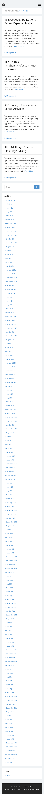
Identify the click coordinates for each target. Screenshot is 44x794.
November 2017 (11, 607)
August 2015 (10, 712)
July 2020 (9, 483)
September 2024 (11, 289)
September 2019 (11, 522)
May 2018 (9, 584)
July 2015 (9, 716)
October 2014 (10, 751)
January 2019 (10, 553)
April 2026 (9, 216)
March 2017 (9, 638)
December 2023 (11, 324)
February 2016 (10, 689)
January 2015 (10, 739)
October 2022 (10, 378)
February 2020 (11, 502)
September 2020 (11, 475)
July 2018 (9, 576)
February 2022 (11, 409)
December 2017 (11, 603)
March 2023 (10, 359)
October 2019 (10, 518)
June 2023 (9, 347)
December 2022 (11, 371)
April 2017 (9, 634)
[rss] (3, 4)
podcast (13, 53)
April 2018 (9, 588)
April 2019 (9, 541)
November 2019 (11, 514)
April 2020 (9, 495)
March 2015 (10, 731)
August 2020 (10, 479)
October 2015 (10, 704)
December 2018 (11, 557)
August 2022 (10, 386)
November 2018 (11, 561)
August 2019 (10, 526)
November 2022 (11, 375)
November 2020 (11, 468)
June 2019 (9, 533)
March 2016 (10, 685)
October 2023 (10, 332)
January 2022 (10, 413)
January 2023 (10, 367)
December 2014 (11, 743)
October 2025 (10, 239)
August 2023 (10, 340)
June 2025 (9, 254)
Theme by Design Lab (31, 789)
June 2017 (9, 627)
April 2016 (9, 681)
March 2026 (10, 220)
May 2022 (9, 398)
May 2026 (9, 212)
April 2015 (9, 727)
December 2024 (11, 278)
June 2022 (9, 394)
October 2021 (10, 425)
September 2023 (11, 336)
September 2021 (11, 429)
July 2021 (9, 437)
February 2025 (11, 270)
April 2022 (9, 402)
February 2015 (10, 735)
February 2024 (11, 316)
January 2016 (10, 692)
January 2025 (10, 274)
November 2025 (11, 235)
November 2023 (11, 328)
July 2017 (9, 623)
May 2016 (9, 677)
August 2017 (10, 619)
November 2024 (11, 282)
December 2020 (11, 464)
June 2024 (9, 301)
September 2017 (11, 615)
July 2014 (9, 762)
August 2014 (10, 758)
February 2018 (10, 595)
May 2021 (9, 444)
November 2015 (11, 700)
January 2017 (10, 646)
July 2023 (9, 344)
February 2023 (11, 363)
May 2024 (9, 305)
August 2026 (10, 200)
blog (8, 53)
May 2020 (9, 491)
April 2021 (9, 448)
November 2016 (11, 654)
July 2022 (9, 390)
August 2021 (10, 433)
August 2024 (10, 293)
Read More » (19, 46)
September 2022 (11, 382)
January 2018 (10, 599)
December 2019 (11, 510)
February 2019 (10, 549)
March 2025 (10, 266)
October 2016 (10, 657)
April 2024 (9, 309)
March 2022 (10, 406)
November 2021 (11, 421)
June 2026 (9, 208)
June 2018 (9, 580)
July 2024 (9, 297)
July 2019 (9, 530)
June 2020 (9, 487)
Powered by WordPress (13, 789)
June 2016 (9, 673)
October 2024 (10, 285)
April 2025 (9, 262)
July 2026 (9, 204)
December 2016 (11, 650)
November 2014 (11, 747)
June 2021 (9, 440)
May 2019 (9, 537)
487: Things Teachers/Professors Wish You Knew (21, 65)
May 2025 (9, 258)
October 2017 (10, 611)
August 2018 (10, 572)
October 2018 (10, 565)
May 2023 (9, 351)
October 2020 (10, 471)
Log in (8, 775)
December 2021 (11, 417)
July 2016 (9, 669)
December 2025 (11, 231)
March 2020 (10, 499)
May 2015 (9, 723)
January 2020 (10, 506)
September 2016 (11, 661)
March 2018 (10, 592)
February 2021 (10, 456)
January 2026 (10, 227)
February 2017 (10, 642)
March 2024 (10, 312)
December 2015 (11, 696)
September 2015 (11, 708)
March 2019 (9, 545)
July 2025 (9, 250)
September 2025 (11, 243)
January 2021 (10, 460)
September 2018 (11, 568)
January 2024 (10, 320)
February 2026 (11, 223)
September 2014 (11, 754)
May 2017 (9, 630)
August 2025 (10, 247)
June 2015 (9, 719)
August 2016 (10, 665)
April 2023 (9, 355)
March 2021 (9, 452)
